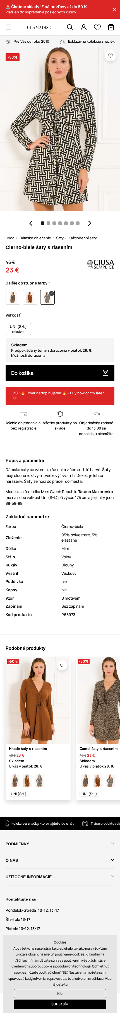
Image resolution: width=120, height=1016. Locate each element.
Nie (60, 993)
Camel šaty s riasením (99, 749)
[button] (114, 9)
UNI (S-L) (19, 793)
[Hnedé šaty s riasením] (27, 780)
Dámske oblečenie (35, 237)
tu (66, 984)
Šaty (60, 237)
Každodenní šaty (83, 237)
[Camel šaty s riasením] (15, 780)
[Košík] (111, 27)
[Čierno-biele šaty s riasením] (39, 780)
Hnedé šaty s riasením (28, 749)
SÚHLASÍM (59, 1004)
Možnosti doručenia (28, 355)
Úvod (10, 237)
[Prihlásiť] (83, 27)
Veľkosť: (14, 315)
